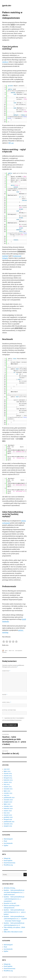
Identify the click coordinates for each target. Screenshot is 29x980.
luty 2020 (7, 813)
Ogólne (6, 845)
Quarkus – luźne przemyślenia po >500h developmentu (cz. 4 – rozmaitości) (14, 899)
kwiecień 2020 (8, 808)
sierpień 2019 (8, 826)
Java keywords (18, 650)
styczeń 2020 (8, 815)
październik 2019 (9, 821)
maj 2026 (7, 769)
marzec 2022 (8, 786)
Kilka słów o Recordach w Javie (13, 932)
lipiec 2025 (7, 771)
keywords (4, 652)
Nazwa (4, 694)
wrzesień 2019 (8, 824)
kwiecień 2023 (8, 780)
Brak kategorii (8, 839)
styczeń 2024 (8, 775)
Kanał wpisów (8, 860)
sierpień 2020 (8, 802)
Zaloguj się (7, 858)
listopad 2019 (8, 819)
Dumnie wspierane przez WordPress (18, 977)
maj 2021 (6, 795)
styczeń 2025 (8, 773)
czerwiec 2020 (8, 806)
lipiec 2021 (7, 791)
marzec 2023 (8, 782)
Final (5, 841)
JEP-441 (11, 143)
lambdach (5, 256)
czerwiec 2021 (8, 793)
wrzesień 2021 (8, 789)
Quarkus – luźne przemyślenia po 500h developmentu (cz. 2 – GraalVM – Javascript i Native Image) (15, 919)
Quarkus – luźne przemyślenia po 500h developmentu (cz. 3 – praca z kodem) (15, 912)
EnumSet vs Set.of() (10, 903)
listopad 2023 (8, 778)
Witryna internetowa (9, 710)
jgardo (6, 650)
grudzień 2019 (8, 817)
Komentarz (6, 671)
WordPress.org (8, 865)
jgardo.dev (6, 5)
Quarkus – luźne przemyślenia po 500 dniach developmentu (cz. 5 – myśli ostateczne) (14, 892)
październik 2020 (9, 797)
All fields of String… (10, 888)
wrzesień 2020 (8, 799)
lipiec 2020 (7, 804)
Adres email (6, 702)
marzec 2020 (8, 810)
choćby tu (5, 62)
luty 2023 (7, 784)
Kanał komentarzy (9, 863)
